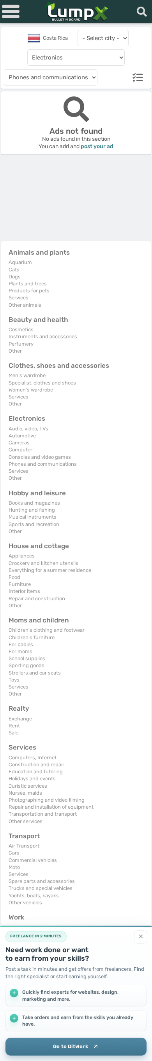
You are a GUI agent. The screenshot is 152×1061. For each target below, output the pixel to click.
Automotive (22, 436)
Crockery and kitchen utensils (43, 563)
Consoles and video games (40, 457)
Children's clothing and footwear (47, 630)
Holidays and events (32, 778)
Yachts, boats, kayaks (34, 895)
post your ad (97, 146)
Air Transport (24, 846)
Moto (14, 867)
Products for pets (29, 291)
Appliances (22, 556)
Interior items (24, 591)
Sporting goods (26, 665)
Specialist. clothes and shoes (42, 383)
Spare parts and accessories (42, 881)
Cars (14, 853)
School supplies (27, 658)
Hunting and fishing (32, 510)
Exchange (20, 719)
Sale (13, 733)
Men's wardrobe (27, 375)
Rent (14, 726)
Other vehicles (25, 902)
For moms (20, 651)
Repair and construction (37, 598)
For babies (21, 644)
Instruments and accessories (43, 336)
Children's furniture (32, 637)
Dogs (15, 277)
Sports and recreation (34, 524)
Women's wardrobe (31, 390)
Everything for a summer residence (50, 570)
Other (15, 351)
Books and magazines (34, 503)
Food (14, 577)
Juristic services (28, 786)
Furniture (20, 584)
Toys (14, 680)
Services (18, 298)
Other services (25, 821)
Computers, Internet (33, 757)
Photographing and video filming (47, 800)
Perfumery (21, 344)
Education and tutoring (36, 771)
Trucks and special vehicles (40, 888)
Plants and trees (28, 284)
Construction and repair (36, 764)
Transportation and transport (43, 814)
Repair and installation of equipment (51, 807)
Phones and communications (43, 464)
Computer (20, 450)
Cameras (19, 443)
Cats (14, 270)
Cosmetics (21, 329)
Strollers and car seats (35, 673)
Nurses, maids (25, 793)
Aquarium (20, 262)
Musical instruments (33, 517)
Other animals (25, 305)
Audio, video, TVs (28, 429)
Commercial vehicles (33, 860)
